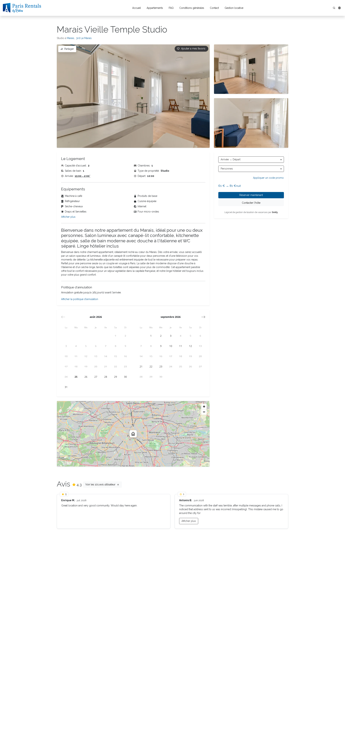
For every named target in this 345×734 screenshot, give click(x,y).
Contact (214, 7)
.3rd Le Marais (83, 38)
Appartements (155, 7)
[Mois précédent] (63, 317)
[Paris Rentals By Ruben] (22, 8)
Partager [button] (69, 48)
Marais (70, 38)
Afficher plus (68, 216)
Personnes (227, 168)
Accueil (136, 7)
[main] (172, 375)
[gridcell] (115, 336)
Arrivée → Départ (230, 159)
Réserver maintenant (251, 195)
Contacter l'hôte (251, 202)
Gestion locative (234, 7)
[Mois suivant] (203, 317)
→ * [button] (82, 176)
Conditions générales (191, 7)
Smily (275, 212)
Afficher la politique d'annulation (79, 299)
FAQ (171, 7)
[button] (339, 8)
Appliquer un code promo (268, 177)
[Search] (334, 8)
